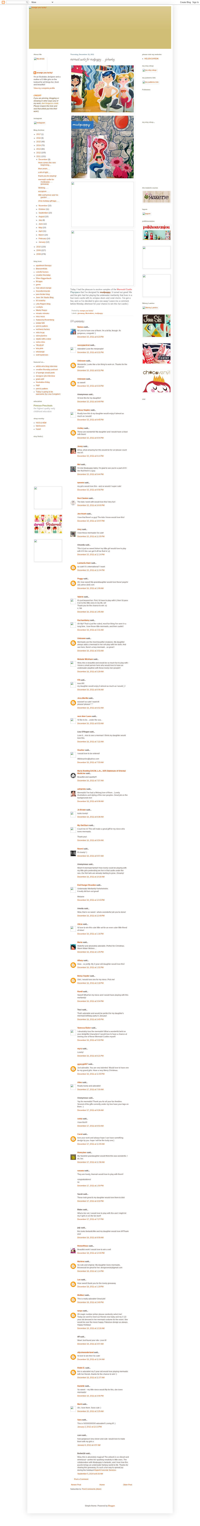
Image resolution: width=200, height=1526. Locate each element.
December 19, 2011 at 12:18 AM (91, 1328)
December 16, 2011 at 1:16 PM (90, 934)
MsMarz (80, 1295)
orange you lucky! (45, 73)
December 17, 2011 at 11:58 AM (90, 1162)
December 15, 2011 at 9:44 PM (90, 474)
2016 (38, 138)
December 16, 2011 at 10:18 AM (91, 877)
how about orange (43, 288)
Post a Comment (81, 1479)
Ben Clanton (82, 498)
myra (79, 1049)
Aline (79, 1082)
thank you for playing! (47, 176)
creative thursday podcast (47, 369)
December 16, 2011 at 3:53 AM (90, 651)
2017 (38, 134)
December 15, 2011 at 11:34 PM (90, 570)
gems (38, 285)
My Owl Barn (83, 825)
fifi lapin (39, 281)
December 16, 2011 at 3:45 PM (90, 1019)
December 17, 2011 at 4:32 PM (90, 1201)
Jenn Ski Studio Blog (45, 297)
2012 (38, 153)
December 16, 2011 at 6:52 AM (90, 708)
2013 (38, 149)
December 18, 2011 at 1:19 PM (90, 1287)
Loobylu (39, 307)
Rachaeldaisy (83, 620)
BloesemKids (41, 269)
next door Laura (84, 716)
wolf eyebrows (42, 355)
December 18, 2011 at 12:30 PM (91, 1253)
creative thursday (43, 275)
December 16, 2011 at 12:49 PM (91, 916)
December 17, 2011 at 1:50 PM (90, 1186)
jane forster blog (43, 294)
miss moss (40, 316)
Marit (79, 1404)
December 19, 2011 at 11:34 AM (90, 1359)
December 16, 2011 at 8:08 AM (90, 801)
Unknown (81, 361)
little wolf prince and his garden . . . (48, 196)
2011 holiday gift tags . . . (48, 201)
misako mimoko (42, 313)
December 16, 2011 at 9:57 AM (90, 856)
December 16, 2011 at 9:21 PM (90, 1056)
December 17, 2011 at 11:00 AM (90, 1144)
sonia (79, 1119)
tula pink (39, 348)
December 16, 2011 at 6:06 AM (90, 690)
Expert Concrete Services (105, 1470)
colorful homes (42, 272)
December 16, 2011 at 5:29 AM (90, 671)
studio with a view (43, 339)
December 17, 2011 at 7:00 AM (90, 1089)
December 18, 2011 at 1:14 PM (90, 1271)
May (41, 227)
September (43, 213)
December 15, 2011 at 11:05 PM (90, 536)
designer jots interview (45, 376)
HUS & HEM (41, 423)
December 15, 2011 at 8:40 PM (90, 402)
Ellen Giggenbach (43, 278)
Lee (79, 1280)
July (40, 220)
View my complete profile (44, 88)
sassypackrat (83, 345)
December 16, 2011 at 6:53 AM (90, 723)
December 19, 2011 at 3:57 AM (90, 1344)
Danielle (81, 1386)
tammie (80, 483)
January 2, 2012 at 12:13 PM (89, 1427)
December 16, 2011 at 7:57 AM (90, 781)
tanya (79, 1311)
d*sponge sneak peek (45, 373)
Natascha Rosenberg (45, 320)
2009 (38, 250)
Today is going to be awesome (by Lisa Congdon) (48, 393)
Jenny (80, 446)
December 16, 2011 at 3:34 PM (90, 1001)
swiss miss (40, 342)
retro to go (40, 332)
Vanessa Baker (84, 1028)
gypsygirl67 (82, 1064)
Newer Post (76, 1485)
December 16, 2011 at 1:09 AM (90, 588)
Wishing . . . (43, 188)
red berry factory (43, 329)
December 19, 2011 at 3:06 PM (90, 1396)
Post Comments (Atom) (91, 1489)
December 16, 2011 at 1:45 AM (90, 612)
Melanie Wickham (85, 659)
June (41, 224)
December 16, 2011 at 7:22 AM (90, 742)
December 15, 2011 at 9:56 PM (90, 490)
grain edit (40, 379)
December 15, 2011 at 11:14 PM (90, 555)
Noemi (80, 849)
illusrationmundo (43, 291)
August (42, 217)
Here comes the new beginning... (47, 164)
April (41, 231)
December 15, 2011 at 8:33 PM (90, 386)
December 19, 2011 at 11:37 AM (90, 1377)
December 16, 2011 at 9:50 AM (90, 840)
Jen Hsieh (81, 514)
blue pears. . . (44, 169)
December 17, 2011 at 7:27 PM (90, 1219)
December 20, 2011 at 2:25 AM (90, 1411)
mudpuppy (99, 313)
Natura (80, 327)
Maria (79, 942)
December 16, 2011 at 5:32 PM (90, 1040)
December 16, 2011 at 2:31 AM (90, 630)
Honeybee (81, 1152)
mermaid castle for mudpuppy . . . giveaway (46, 181)
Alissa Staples (83, 410)
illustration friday (43, 382)
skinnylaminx (41, 336)
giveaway (81, 313)
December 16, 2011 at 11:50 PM (90, 1074)
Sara (79, 1420)
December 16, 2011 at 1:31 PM (90, 967)
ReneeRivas (82, 1246)
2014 (38, 145)
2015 (38, 142)
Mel (78, 464)
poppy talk (40, 323)
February (43, 238)
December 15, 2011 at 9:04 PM (90, 438)
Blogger (111, 1506)
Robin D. (81, 1368)
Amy (79, 529)
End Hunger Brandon (86, 885)
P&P (38, 385)
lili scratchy (40, 301)
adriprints (81, 789)
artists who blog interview (46, 366)
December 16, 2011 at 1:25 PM (90, 952)
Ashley (80, 428)
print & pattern (42, 326)
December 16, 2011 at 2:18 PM (90, 983)
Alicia (79, 924)
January (42, 242)
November (43, 206)
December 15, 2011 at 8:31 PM (90, 352)
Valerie (80, 597)
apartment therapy (43, 265)
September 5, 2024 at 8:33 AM (90, 1474)
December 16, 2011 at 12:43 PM (91, 900)
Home (102, 1485)
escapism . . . (43, 191)
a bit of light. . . (44, 172)
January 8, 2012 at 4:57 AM (88, 1445)
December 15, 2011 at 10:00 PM (91, 505)
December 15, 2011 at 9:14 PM (90, 456)
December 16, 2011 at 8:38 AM (90, 817)
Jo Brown (81, 810)
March (41, 235)
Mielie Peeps (41, 310)
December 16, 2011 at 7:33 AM (90, 762)
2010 (38, 247)
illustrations (89, 313)
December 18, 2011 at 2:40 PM (90, 1302)
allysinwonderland (85, 1352)
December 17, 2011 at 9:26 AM (90, 1110)
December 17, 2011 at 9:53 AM (90, 1126)
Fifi (78, 680)
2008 (38, 254)
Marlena (81, 1261)
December (43, 159)
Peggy (80, 579)
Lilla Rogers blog (43, 304)
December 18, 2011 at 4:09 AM (90, 1238)
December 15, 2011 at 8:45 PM (90, 420)
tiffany (80, 960)
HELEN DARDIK (152, 59)
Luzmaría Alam (84, 563)
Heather (81, 750)
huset (38, 429)
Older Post (127, 1485)
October (42, 209)
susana (80, 1171)
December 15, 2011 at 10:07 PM (91, 521)
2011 (38, 156)
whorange (40, 352)
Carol (79, 1134)
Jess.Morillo (82, 698)
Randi (79, 991)
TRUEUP (40, 345)
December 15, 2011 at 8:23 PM (90, 337)
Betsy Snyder (83, 976)
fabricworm (40, 426)
